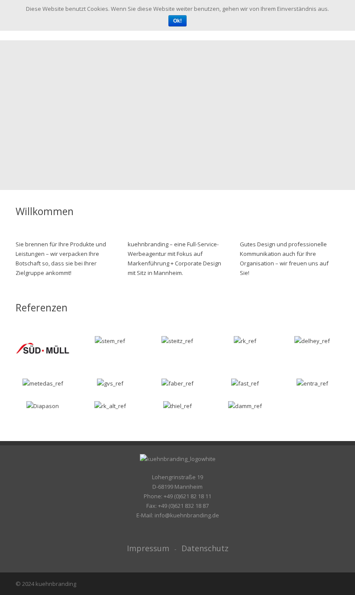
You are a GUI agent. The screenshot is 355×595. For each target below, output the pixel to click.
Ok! (177, 21)
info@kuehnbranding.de (187, 515)
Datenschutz (205, 548)
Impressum (148, 548)
